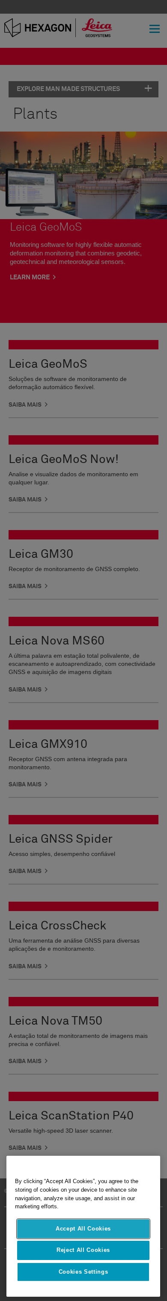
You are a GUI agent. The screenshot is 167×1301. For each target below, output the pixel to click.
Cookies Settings (83, 1272)
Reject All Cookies (83, 1250)
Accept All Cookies (83, 1228)
